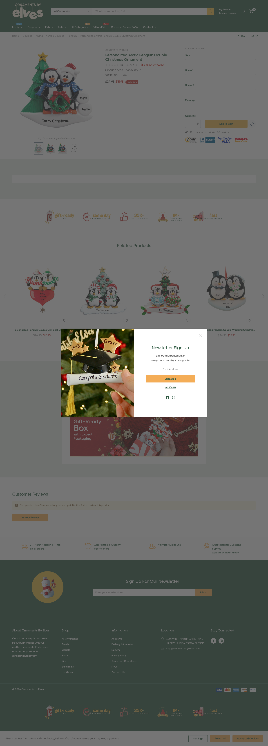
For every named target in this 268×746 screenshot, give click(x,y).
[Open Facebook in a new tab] (167, 397)
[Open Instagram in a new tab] (173, 397)
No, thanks (170, 387)
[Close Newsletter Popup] (200, 335)
